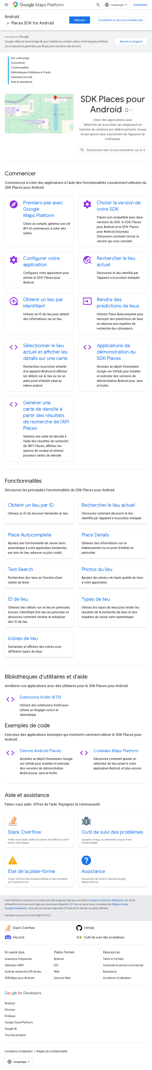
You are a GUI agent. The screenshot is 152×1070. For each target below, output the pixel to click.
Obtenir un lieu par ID (31, 505)
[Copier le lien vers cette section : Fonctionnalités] (47, 481)
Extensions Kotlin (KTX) (40, 697)
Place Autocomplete (29, 535)
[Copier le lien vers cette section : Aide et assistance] (55, 795)
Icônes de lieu (23, 638)
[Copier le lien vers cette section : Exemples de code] (55, 726)
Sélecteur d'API (14, 965)
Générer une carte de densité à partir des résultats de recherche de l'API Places (46, 415)
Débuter (79, 20)
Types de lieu (96, 599)
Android (12, 16)
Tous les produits (15, 1035)
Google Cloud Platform (19, 1022)
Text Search (20, 569)
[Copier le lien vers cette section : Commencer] (41, 174)
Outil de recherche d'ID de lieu (23, 971)
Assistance (93, 871)
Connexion (140, 4)
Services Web (62, 978)
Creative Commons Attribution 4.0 (109, 900)
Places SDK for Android (32, 23)
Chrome (10, 1009)
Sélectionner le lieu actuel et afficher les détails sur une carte (45, 352)
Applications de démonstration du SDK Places (116, 352)
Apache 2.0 (65, 904)
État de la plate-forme (31, 871)
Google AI (11, 1028)
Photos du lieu (97, 569)
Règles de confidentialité (52, 1051)
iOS (56, 965)
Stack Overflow (24, 832)
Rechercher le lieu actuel (108, 505)
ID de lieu (18, 599)
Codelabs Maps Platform (116, 750)
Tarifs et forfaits (113, 958)
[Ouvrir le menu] (6, 5)
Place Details (95, 535)
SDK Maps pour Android (19, 978)
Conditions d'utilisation (117, 978)
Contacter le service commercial (120, 20)
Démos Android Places (40, 750)
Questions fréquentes (18, 958)
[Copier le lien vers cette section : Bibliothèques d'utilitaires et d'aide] (93, 677)
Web (56, 971)
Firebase (10, 1016)
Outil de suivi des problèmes (112, 832)
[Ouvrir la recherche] (98, 4)
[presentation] (76, 173)
